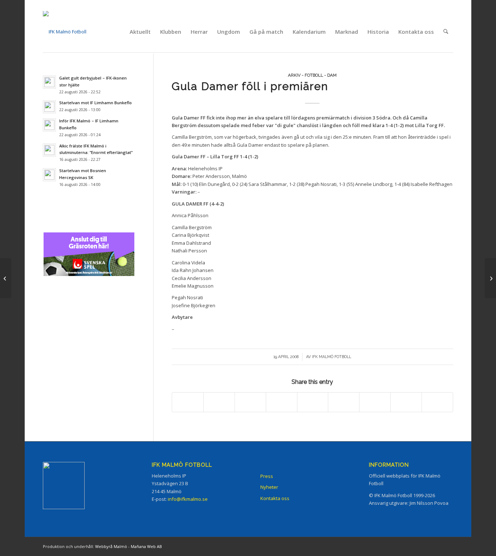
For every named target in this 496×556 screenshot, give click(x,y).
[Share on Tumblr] (343, 402)
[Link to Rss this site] (436, 546)
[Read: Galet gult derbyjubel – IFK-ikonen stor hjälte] (49, 82)
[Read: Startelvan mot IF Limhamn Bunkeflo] (49, 106)
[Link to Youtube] (447, 546)
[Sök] (446, 32)
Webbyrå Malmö (111, 546)
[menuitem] (140, 32)
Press (266, 476)
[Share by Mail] (437, 402)
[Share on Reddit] (406, 402)
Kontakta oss (274, 498)
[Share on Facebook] (187, 402)
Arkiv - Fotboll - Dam (312, 75)
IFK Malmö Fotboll (331, 356)
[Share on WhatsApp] (250, 402)
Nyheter (269, 487)
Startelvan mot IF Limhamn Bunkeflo (95, 102)
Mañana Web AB (146, 546)
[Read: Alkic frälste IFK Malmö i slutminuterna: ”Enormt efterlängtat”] (49, 150)
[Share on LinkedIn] (312, 402)
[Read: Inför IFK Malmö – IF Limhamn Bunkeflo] (49, 124)
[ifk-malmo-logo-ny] (64, 31)
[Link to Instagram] (415, 546)
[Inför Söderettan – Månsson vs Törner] (5, 278)
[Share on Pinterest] (281, 402)
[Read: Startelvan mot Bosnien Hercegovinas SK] (49, 174)
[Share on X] (219, 402)
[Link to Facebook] (404, 546)
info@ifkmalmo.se (188, 499)
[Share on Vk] (374, 402)
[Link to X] (425, 546)
